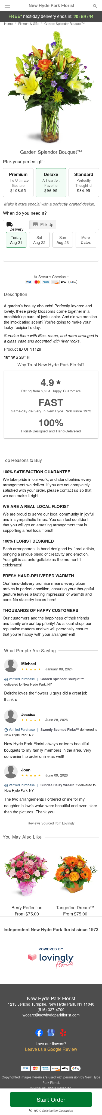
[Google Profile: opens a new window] (51, 1032)
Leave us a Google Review (51, 1049)
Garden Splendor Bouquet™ (62, 678)
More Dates (86, 240)
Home (8, 23)
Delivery (16, 227)
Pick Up (46, 224)
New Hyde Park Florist (51, 5)
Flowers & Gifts (28, 23)
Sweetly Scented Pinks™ (60, 729)
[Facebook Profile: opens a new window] (39, 1032)
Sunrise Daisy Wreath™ (59, 785)
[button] (90, 1103)
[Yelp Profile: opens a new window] (63, 1032)
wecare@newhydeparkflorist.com (51, 1015)
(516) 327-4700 (51, 1009)
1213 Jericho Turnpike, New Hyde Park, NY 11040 (51, 1004)
